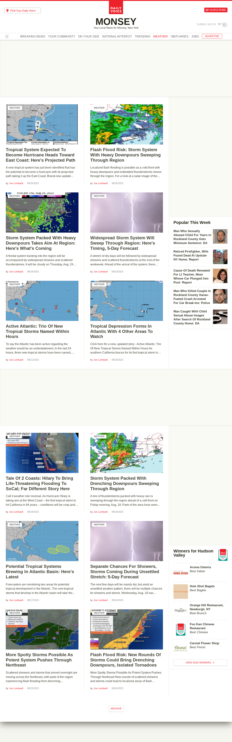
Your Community (61, 36)
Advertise (212, 36)
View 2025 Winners (199, 662)
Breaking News (32, 36)
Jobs (195, 36)
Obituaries (179, 36)
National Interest (117, 36)
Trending (142, 36)
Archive (116, 708)
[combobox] (23, 10)
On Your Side (88, 36)
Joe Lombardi (16, 183)
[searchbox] (25, 10)
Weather (14, 108)
